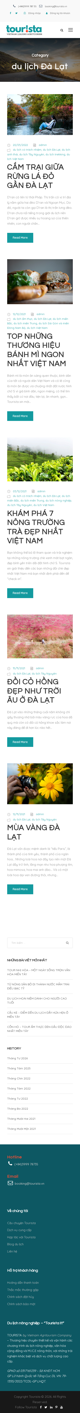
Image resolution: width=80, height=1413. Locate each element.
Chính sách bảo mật (21, 1304)
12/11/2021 (19, 814)
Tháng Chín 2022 (18, 1078)
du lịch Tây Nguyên (31, 154)
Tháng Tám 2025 (19, 1068)
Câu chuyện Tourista (21, 1223)
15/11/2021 (19, 668)
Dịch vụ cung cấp (19, 1230)
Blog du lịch (15, 1244)
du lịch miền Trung (25, 323)
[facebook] (10, 13)
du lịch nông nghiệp (58, 500)
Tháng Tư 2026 (17, 1058)
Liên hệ (12, 1251)
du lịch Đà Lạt (51, 149)
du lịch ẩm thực (22, 318)
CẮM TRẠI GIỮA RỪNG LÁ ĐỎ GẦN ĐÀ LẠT (35, 176)
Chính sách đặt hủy (20, 1297)
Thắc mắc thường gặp (23, 1290)
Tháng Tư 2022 (17, 1098)
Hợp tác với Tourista (21, 1237)
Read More (20, 237)
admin (43, 145)
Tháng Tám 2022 (19, 1088)
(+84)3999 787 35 (27, 6)
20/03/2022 (20, 145)
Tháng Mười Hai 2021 (21, 1119)
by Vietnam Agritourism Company (47, 1335)
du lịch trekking (55, 154)
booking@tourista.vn (56, 6)
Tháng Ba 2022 (17, 1108)
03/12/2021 (19, 491)
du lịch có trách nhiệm (27, 149)
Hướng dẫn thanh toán (23, 1283)
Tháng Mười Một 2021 (21, 1129)
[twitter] (16, 13)
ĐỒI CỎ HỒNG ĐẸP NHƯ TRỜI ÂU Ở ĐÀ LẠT (34, 691)
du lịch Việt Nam (37, 327)
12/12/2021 (19, 314)
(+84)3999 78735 (26, 1164)
